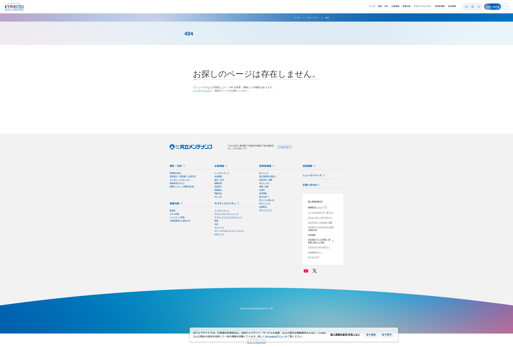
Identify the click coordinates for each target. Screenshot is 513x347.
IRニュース (263, 173)
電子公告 (263, 197)
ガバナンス (219, 227)
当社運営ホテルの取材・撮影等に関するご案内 (319, 241)
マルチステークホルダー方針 (320, 222)
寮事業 (172, 210)
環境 (216, 221)
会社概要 (218, 176)
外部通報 (311, 234)
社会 (216, 224)
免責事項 (263, 207)
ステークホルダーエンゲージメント (229, 231)
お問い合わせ (492, 6)
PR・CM (217, 197)
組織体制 (218, 183)
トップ (372, 6)
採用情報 (452, 6)
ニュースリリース (312, 175)
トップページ (200, 90)
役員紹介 (218, 186)
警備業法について (315, 207)
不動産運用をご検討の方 (180, 221)
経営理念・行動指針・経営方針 (183, 176)
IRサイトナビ (264, 203)
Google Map (284, 147)
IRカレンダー (264, 183)
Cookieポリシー (315, 252)
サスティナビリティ (423, 6)
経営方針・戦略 (265, 180)
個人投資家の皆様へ (267, 176)
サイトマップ (313, 257)
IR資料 (262, 190)
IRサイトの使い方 (266, 200)
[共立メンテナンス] (15, 7)
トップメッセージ (221, 173)
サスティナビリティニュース (226, 214)
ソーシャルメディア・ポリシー (321, 212)
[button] (506, 6)
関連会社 (218, 193)
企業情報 (395, 6)
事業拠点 (218, 190)
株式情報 (263, 193)
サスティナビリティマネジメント (228, 217)
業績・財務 (264, 186)
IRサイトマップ (265, 210)
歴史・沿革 (219, 180)
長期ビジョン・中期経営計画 (182, 186)
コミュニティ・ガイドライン (320, 217)
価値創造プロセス (177, 183)
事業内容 (407, 6)
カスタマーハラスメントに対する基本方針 (321, 228)
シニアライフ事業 (177, 217)
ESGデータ (219, 234)
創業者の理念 (175, 173)
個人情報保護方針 (315, 201)
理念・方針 (383, 6)
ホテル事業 (174, 214)
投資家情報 (440, 6)
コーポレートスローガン (180, 180)
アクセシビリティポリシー (319, 247)
